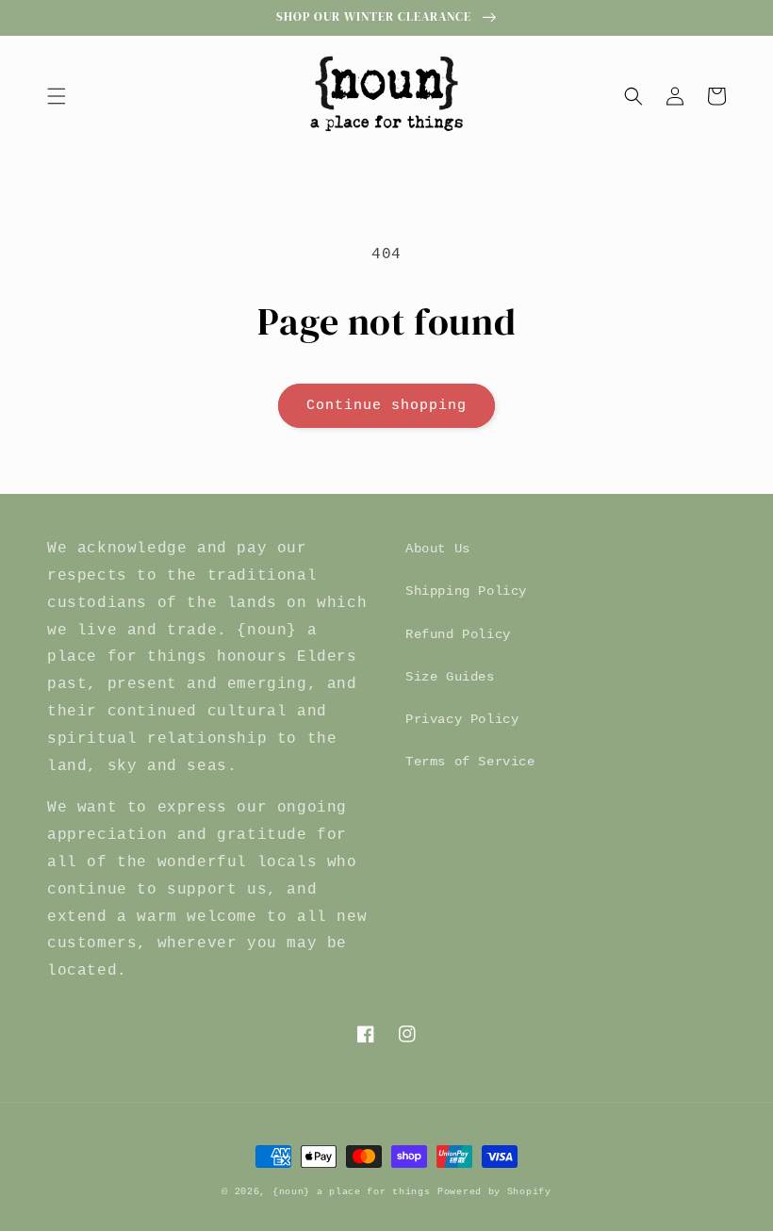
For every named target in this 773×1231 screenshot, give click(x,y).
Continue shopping (386, 406)
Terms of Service (470, 761)
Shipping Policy (466, 591)
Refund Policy (458, 634)
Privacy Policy (461, 719)
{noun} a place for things (351, 1192)
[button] (56, 96)
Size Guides (450, 676)
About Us (437, 548)
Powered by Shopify (494, 1192)
